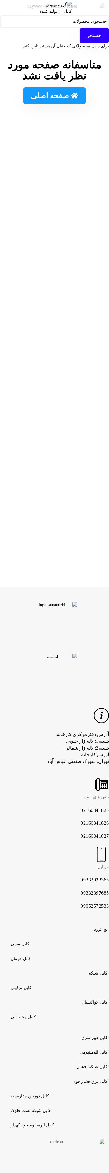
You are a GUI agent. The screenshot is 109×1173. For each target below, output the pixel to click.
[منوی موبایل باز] (102, 8)
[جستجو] (6, 8)
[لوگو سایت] (54, 7)
